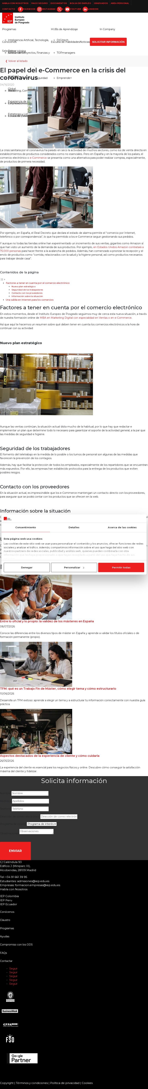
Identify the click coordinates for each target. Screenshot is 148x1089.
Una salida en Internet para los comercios (30, 299)
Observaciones (9, 833)
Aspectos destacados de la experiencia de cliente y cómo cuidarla (49, 756)
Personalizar (72, 567)
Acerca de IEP (17, 52)
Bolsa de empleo (80, 3)
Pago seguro (39, 3)
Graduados (101, 3)
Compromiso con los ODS (16, 944)
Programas (9, 29)
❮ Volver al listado (16, 61)
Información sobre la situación (27, 296)
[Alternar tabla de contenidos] (2, 279)
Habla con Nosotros (15, 3)
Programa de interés (13, 824)
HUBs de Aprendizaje (64, 29)
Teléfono (5, 808)
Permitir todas (121, 567)
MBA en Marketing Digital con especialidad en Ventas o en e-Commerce (86, 317)
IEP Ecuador (8, 904)
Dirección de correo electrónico (20, 816)
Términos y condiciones (32, 1083)
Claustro (5, 920)
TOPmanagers (66, 52)
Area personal (120, 3)
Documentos (59, 3)
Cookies (87, 1083)
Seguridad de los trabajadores (27, 289)
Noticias (85, 42)
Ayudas (4, 936)
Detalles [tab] (74, 527)
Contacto (8, 9)
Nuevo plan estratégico (24, 286)
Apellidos (5, 801)
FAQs (3, 952)
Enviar (15, 851)
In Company (107, 29)
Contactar (6, 961)
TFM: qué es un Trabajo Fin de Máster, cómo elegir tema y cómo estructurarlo (58, 688)
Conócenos (9, 42)
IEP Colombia (9, 896)
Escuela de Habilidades (65, 42)
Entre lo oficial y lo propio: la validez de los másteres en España (47, 621)
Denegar (26, 567)
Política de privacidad (64, 1083)
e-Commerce (38, 157)
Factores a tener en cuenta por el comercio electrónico (38, 283)
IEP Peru (6, 900)
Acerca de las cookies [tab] (122, 527)
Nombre (5, 793)
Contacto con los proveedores (27, 293)
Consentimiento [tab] (25, 527)
